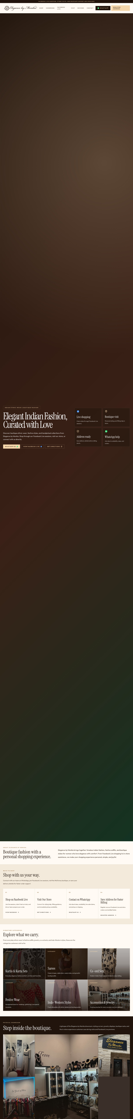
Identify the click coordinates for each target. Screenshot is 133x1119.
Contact (90, 8)
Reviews (81, 8)
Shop (41, 8)
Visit (73, 8)
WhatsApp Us (10, 446)
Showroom (50, 8)
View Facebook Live (31, 446)
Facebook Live (61, 8)
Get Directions (53, 446)
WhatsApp (104, 8)
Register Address (117, 8)
